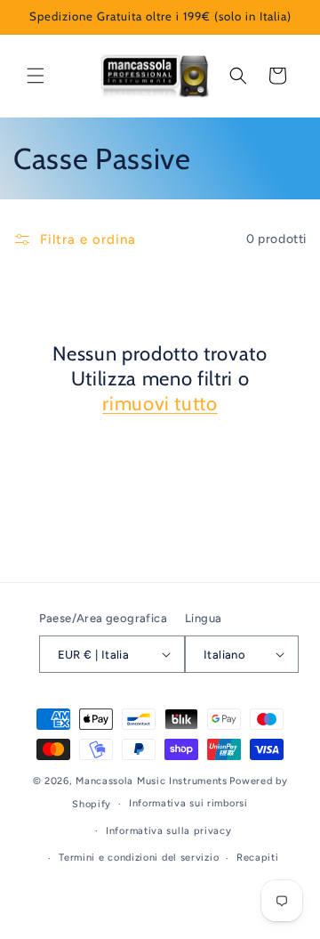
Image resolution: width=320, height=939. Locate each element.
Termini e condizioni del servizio (139, 857)
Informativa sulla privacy (169, 831)
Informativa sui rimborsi (188, 803)
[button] (35, 75)
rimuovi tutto (160, 404)
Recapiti (257, 857)
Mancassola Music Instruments (152, 781)
